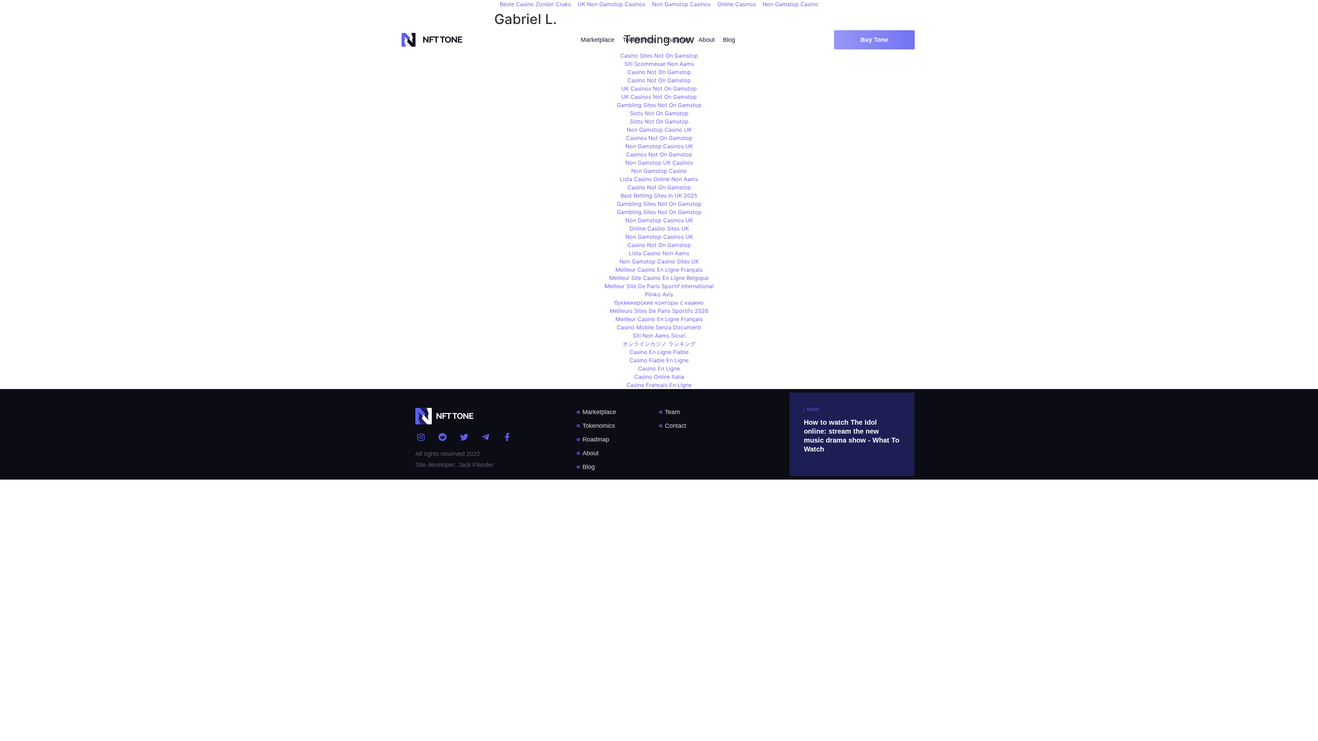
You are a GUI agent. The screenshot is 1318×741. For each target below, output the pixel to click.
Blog (729, 39)
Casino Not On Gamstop (659, 72)
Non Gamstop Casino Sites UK (659, 261)
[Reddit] (443, 437)
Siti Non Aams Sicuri (659, 335)
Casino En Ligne (659, 368)
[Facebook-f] (507, 437)
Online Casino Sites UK (659, 228)
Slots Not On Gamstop (659, 113)
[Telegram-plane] (486, 437)
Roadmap (676, 39)
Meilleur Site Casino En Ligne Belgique (659, 277)
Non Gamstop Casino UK (659, 129)
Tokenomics (639, 39)
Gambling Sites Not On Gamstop (659, 105)
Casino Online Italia (659, 376)
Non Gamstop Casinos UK (659, 146)
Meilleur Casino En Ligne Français (659, 269)
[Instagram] (421, 437)
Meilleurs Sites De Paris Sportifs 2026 (659, 310)
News (813, 409)
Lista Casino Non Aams (659, 253)
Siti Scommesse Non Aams (659, 63)
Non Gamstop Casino (659, 170)
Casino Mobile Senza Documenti (659, 327)
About (706, 39)
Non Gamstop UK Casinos (659, 162)
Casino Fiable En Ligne (659, 360)
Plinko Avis (659, 294)
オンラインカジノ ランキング (659, 343)
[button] (874, 39)
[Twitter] (464, 437)
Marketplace (597, 39)
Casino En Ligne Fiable (659, 352)
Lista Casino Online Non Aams (659, 179)
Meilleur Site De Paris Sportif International (659, 286)
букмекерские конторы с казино (659, 302)
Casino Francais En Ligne (659, 384)
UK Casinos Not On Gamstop (659, 88)
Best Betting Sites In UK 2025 (659, 195)
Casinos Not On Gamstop (659, 137)
